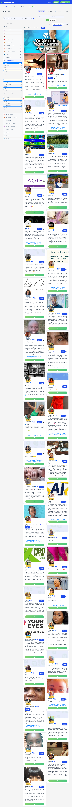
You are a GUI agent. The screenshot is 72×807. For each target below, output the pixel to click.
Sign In (49, 2)
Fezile (26, 568)
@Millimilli (50, 762)
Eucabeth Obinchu (30, 486)
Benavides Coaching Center (55, 74)
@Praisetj (27, 525)
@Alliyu (49, 502)
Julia (26, 73)
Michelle (50, 153)
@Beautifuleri (51, 568)
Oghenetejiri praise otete (31, 524)
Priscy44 (50, 630)
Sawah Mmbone (52, 269)
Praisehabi (51, 537)
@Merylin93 (27, 341)
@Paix (26, 674)
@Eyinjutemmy (28, 754)
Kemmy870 (51, 415)
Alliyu (49, 501)
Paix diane (27, 673)
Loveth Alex (51, 664)
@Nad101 (50, 111)
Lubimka (27, 453)
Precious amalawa (30, 706)
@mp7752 (50, 154)
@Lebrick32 (50, 314)
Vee (26, 154)
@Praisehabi (50, 538)
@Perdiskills (50, 725)
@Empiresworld (51, 665)
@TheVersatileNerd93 (29, 114)
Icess (49, 194)
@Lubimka (27, 454)
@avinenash (27, 787)
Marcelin (27, 382)
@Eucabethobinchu (29, 487)
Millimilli (50, 761)
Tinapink (50, 698)
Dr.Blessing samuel (30, 639)
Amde (49, 596)
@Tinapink (50, 700)
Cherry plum (28, 421)
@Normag (27, 569)
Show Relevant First (57, 24)
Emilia (49, 351)
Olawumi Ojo (28, 753)
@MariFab (27, 196)
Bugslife (50, 230)
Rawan (27, 112)
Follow (43, 27)
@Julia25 (27, 75)
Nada (49, 110)
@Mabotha (27, 601)
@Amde (49, 597)
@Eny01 (49, 462)
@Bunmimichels (28, 423)
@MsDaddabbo (28, 299)
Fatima (27, 600)
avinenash (27, 786)
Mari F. (27, 195)
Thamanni (27, 261)
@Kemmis (50, 416)
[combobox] (57, 17)
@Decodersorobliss (29, 640)
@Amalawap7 (27, 707)
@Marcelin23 (27, 384)
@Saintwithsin (27, 155)
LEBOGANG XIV (52, 313)
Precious (50, 386)
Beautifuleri (51, 566)
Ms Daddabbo (29, 298)
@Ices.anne (50, 195)
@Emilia (49, 352)
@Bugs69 (50, 231)
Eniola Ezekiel (51, 461)
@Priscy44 (50, 631)
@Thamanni (27, 263)
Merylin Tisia (28, 339)
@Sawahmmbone (51, 270)
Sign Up (56, 2)
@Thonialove (50, 387)
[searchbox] (60, 16)
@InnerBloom (27, 229)
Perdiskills (50, 723)
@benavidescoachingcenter (53, 76)
